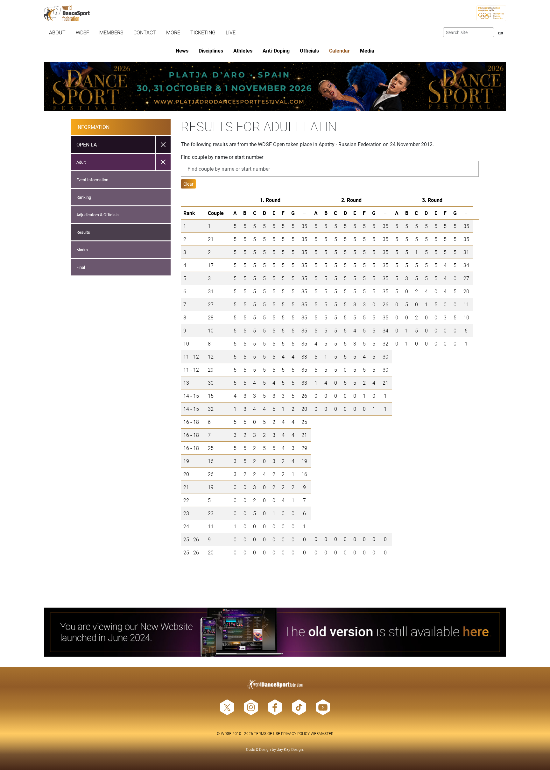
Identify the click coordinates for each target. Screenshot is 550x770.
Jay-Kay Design (290, 749)
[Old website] (275, 632)
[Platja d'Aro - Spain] (275, 86)
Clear (188, 184)
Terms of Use (267, 733)
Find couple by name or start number (222, 156)
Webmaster (322, 733)
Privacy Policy (295, 733)
